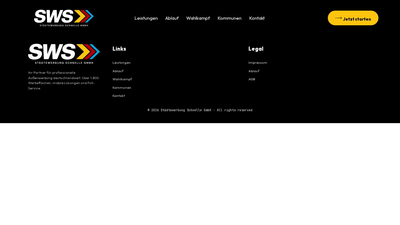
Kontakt (257, 18)
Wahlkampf (198, 18)
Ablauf (172, 18)
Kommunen (230, 18)
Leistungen (146, 18)
